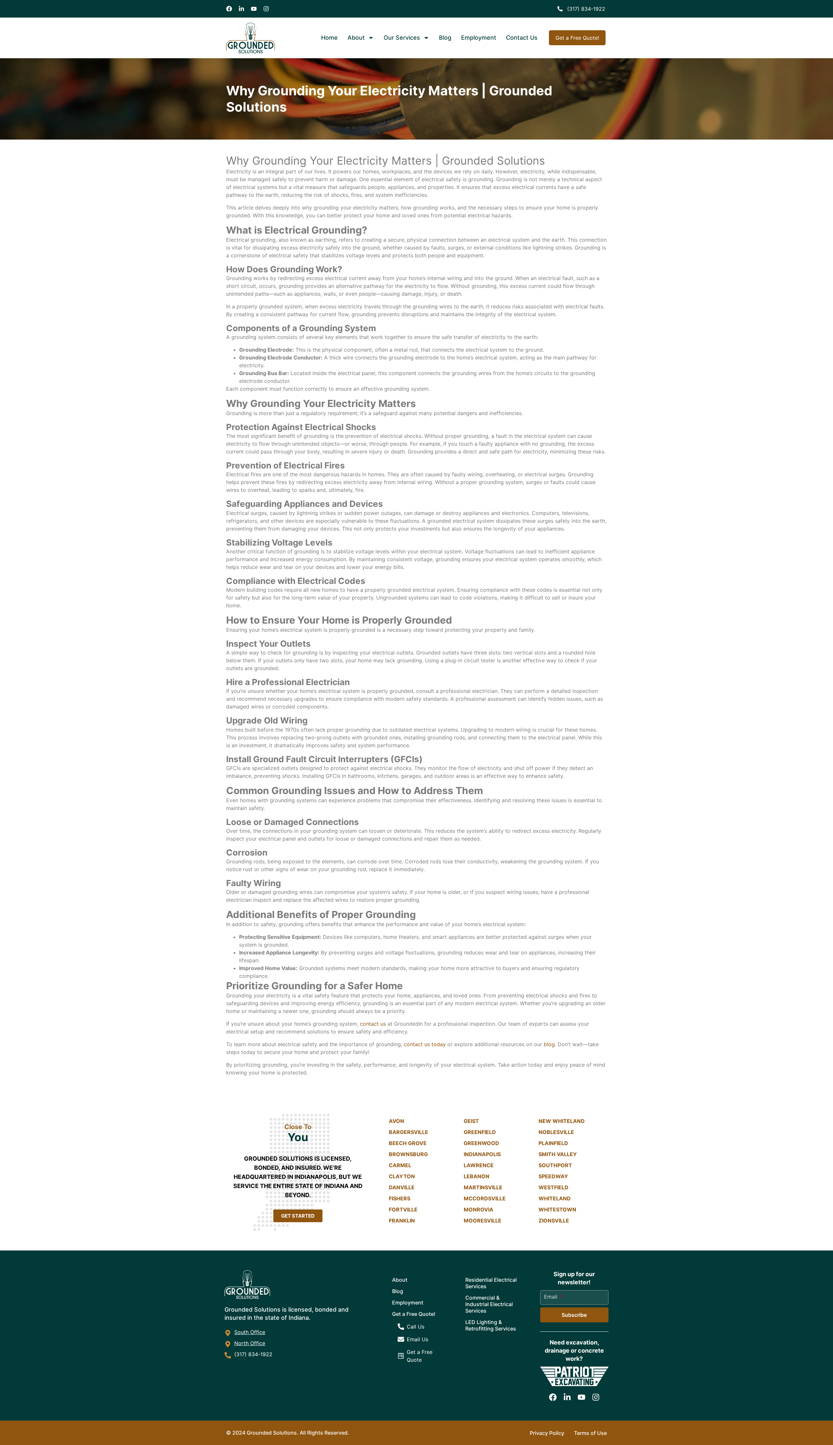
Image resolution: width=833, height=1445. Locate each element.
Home (329, 37)
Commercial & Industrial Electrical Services (489, 1304)
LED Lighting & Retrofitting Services (490, 1325)
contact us (373, 1023)
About (356, 37)
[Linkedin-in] (241, 9)
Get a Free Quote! (413, 1314)
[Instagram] (266, 9)
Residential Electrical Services (491, 1283)
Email (553, 1296)
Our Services (402, 37)
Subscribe (574, 1315)
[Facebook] (229, 9)
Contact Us (522, 37)
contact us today (425, 1044)
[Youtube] (254, 9)
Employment (478, 37)
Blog (445, 37)
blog (549, 1044)
